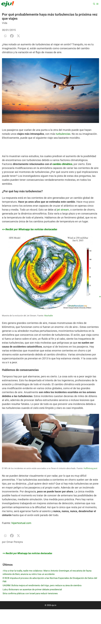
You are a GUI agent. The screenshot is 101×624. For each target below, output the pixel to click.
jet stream (63, 209)
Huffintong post (90, 468)
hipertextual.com (21, 523)
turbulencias (63, 133)
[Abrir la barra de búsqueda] (94, 4)
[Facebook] (12, 35)
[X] (18, 35)
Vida (4, 23)
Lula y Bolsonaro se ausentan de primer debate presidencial (32, 589)
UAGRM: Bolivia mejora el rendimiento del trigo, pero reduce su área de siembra (42, 585)
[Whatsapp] (5, 35)
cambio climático (62, 164)
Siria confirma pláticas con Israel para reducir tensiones (30, 593)
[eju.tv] (7, 4)
